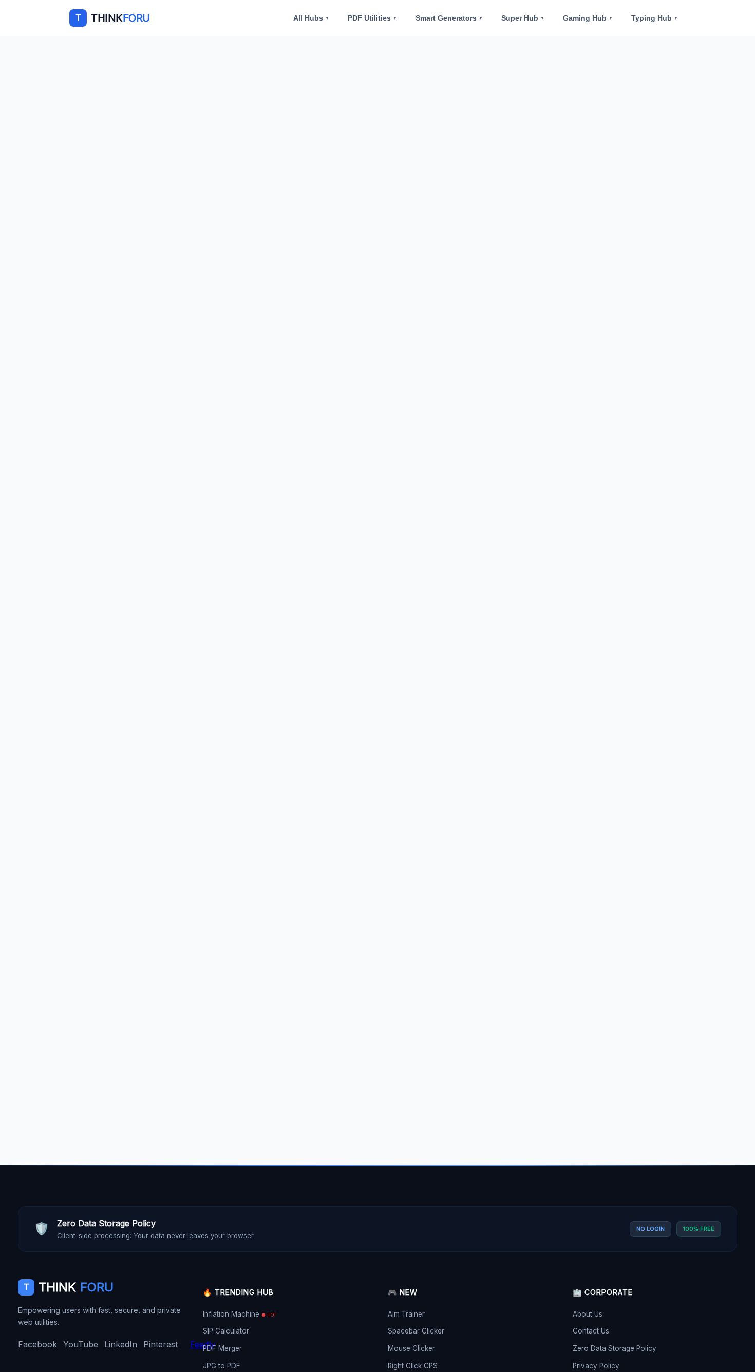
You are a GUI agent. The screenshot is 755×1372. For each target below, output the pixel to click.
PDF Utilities (372, 18)
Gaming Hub (588, 18)
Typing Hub (654, 18)
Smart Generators (449, 18)
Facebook (37, 1344)
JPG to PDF (221, 1366)
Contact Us (591, 1331)
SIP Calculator (226, 1331)
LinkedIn (120, 1344)
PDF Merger (222, 1348)
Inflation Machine (239, 1314)
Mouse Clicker (411, 1348)
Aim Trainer (406, 1314)
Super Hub (522, 18)
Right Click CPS (413, 1366)
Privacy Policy (596, 1366)
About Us (587, 1314)
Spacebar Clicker (416, 1331)
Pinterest (160, 1344)
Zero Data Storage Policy (614, 1348)
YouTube (80, 1344)
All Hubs (311, 18)
